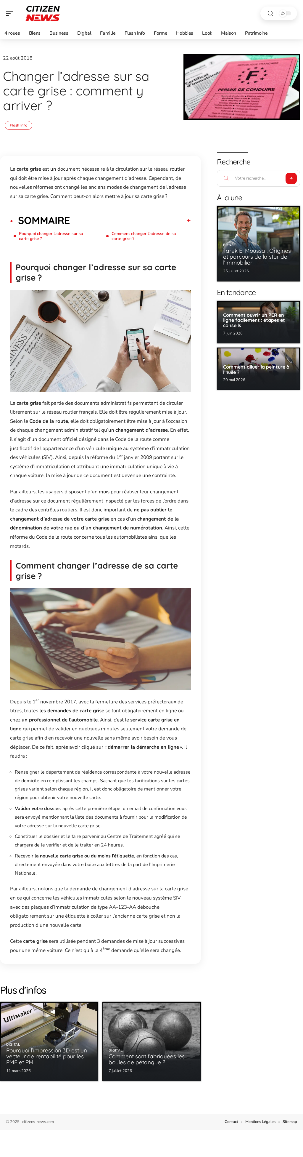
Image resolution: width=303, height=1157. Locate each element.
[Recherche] (270, 13)
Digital (13, 1044)
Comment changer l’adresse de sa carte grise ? (144, 236)
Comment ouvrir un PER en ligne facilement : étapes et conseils (254, 320)
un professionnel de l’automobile (60, 719)
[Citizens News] (42, 13)
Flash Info (18, 125)
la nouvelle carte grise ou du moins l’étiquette (84, 856)
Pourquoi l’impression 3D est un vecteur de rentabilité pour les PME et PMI (46, 1056)
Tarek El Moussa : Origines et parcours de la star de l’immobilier (257, 256)
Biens (228, 245)
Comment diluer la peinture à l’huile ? (256, 369)
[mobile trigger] (11, 13)
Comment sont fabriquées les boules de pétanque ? (147, 1059)
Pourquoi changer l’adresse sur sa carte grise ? (51, 236)
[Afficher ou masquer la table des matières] (130, 220)
